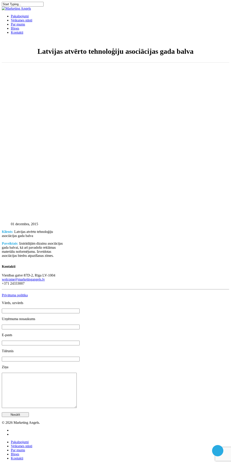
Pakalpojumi (20, 16)
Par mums (18, 24)
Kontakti (17, 32)
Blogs (15, 28)
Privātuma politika (15, 295)
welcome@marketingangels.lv (23, 279)
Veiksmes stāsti (21, 20)
